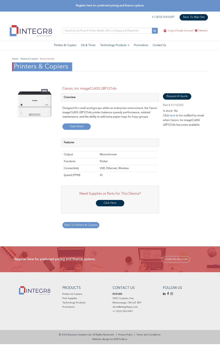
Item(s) (202, 30)
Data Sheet (76, 126)
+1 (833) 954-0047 (163, 17)
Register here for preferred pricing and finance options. (110, 5)
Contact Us (124, 288)
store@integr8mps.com (125, 307)
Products (71, 288)
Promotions (68, 307)
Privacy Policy (125, 335)
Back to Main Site (194, 17)
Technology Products (74, 302)
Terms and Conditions (148, 335)
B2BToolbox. (121, 339)
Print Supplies (69, 298)
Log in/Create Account (180, 30)
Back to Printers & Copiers (80, 225)
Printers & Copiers (72, 294)
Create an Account (176, 259)
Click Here (110, 203)
